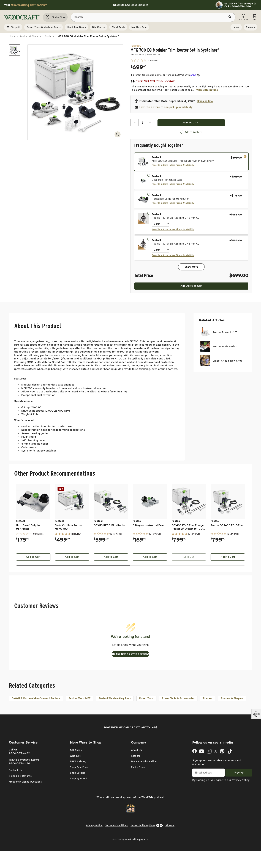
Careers (135, 755)
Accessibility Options (142, 825)
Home (12, 36)
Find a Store (138, 767)
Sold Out (188, 556)
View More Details (207, 89)
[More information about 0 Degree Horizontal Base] (148, 175)
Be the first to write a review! (130, 654)
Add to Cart (33, 556)
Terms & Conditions (116, 825)
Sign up (239, 772)
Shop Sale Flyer (79, 767)
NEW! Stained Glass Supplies (130, 5)
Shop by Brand (78, 778)
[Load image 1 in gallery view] (14, 50)
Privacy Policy (240, 780)
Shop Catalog (78, 772)
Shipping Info (205, 101)
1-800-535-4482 (19, 753)
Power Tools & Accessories (178, 698)
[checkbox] (191, 162)
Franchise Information (144, 761)
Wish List (75, 755)
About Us (136, 750)
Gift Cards (76, 750)
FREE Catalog (78, 761)
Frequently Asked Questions (25, 781)
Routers (49, 36)
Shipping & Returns (20, 776)
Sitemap (170, 825)
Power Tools (146, 698)
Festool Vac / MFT (80, 698)
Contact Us (15, 770)
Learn (236, 27)
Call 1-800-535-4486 (237, 6)
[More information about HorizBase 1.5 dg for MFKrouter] (148, 194)
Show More (191, 266)
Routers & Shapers (30, 36)
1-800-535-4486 (19, 763)
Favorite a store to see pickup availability (166, 107)
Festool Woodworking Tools (115, 698)
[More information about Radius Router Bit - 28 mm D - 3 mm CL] (148, 213)
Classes (250, 27)
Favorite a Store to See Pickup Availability (173, 165)
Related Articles (212, 320)
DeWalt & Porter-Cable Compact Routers (36, 698)
